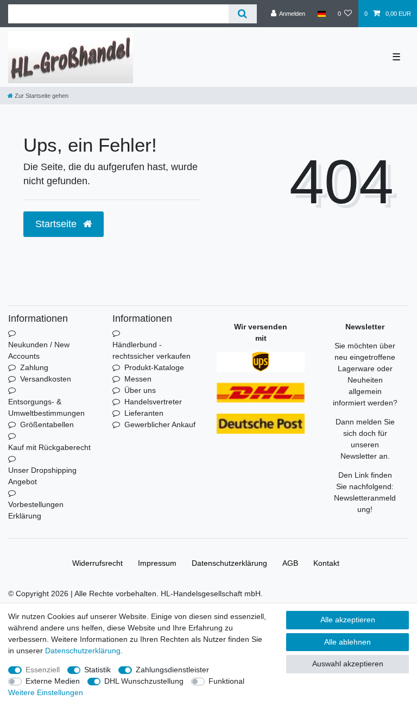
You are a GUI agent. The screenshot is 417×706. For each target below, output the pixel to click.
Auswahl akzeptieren (347, 663)
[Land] (321, 13)
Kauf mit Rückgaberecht (49, 447)
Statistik (97, 669)
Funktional (226, 681)
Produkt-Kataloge (154, 367)
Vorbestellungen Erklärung (36, 510)
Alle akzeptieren (347, 619)
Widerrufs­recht (97, 563)
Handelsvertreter (153, 401)
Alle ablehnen (347, 642)
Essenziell (43, 669)
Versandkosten (45, 378)
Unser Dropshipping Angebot (42, 476)
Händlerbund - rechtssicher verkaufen (151, 350)
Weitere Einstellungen (45, 692)
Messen (137, 378)
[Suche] (242, 13)
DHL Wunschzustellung (144, 681)
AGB (290, 563)
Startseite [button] (57, 223)
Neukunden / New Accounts (39, 350)
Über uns (140, 390)
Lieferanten (143, 413)
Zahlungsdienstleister (172, 669)
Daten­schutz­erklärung (229, 563)
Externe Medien (53, 681)
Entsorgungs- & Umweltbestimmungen (46, 407)
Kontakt (326, 563)
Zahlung (34, 367)
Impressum (157, 563)
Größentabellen (47, 424)
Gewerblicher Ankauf (159, 424)
